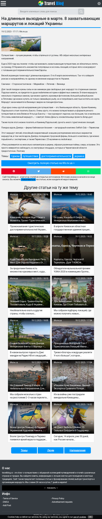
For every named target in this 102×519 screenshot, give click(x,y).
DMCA (6, 502)
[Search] (81, 12)
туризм (15, 156)
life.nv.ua (23, 31)
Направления (78, 450)
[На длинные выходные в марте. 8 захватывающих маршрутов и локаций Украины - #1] (11, 43)
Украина (79, 156)
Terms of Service (10, 498)
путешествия (30, 156)
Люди (50, 450)
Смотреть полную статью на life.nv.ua (50, 163)
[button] (13, 171)
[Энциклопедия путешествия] (51, 3)
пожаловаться (28, 179)
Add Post (7, 505)
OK (90, 517)
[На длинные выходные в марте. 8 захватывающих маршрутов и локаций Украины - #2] (31, 43)
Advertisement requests (62, 502)
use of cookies (79, 517)
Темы (24, 450)
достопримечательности (56, 156)
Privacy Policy (58, 498)
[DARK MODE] (99, 3)
